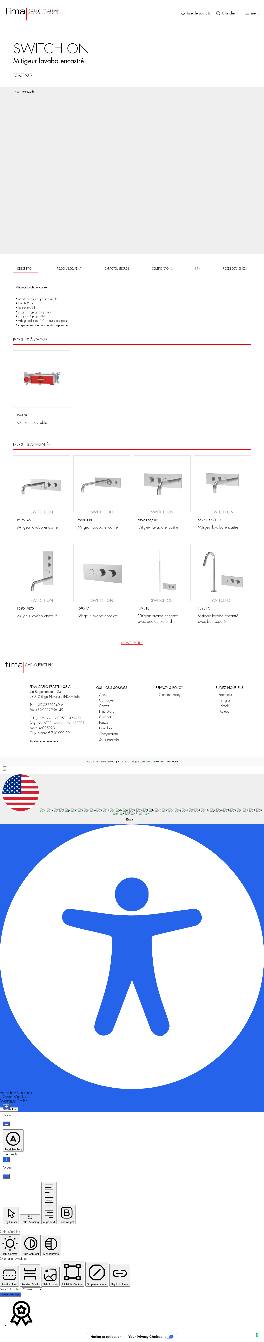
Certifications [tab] (162, 268)
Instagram (225, 700)
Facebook (225, 695)
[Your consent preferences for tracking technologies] (257, 1335)
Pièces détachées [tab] (235, 268)
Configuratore (108, 734)
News (103, 722)
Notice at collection (106, 1337)
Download (106, 728)
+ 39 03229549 (47, 705)
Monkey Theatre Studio (167, 762)
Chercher (229, 13)
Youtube (224, 711)
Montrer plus (132, 643)
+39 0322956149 (49, 710)
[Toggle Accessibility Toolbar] (4, 768)
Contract (105, 717)
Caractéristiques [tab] (116, 268)
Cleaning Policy (169, 695)
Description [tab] (25, 268)
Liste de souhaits (198, 13)
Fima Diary (106, 711)
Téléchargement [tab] (69, 268)
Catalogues (107, 700)
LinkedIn (224, 706)
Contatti (104, 706)
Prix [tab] (197, 268)
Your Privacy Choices (145, 1337)
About (103, 695)
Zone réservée (109, 739)
